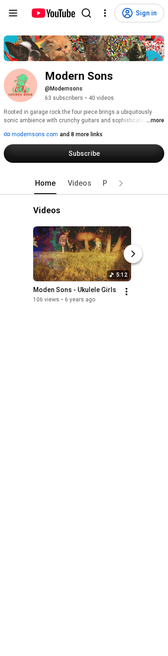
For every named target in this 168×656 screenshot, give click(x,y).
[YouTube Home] (53, 13)
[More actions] (126, 292)
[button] (121, 183)
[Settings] (105, 13)
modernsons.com (34, 134)
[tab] (45, 183)
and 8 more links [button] (81, 134)
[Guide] (13, 13)
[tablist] (84, 183)
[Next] (133, 254)
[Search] (86, 13)
